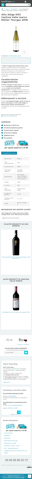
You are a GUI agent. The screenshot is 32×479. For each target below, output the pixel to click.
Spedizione (7, 438)
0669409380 (12, 396)
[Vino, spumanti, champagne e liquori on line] (8, 2)
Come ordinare (8, 433)
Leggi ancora (6, 382)
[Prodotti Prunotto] (9, 339)
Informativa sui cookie (10, 443)
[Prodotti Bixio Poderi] (23, 339)
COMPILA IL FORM (13, 408)
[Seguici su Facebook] (19, 412)
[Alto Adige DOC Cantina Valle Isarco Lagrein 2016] (16, 297)
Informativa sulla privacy (11, 440)
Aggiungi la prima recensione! (10, 218)
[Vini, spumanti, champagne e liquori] (2, 9)
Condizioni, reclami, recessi (12, 445)
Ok (29, 476)
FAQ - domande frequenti (11, 448)
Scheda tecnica (9, 153)
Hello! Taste (16, 368)
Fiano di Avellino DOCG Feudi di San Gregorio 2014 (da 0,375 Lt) (16, 257)
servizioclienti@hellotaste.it (15, 405)
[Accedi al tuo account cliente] (25, 2)
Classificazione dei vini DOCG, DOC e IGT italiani (15, 452)
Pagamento (7, 435)
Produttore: (4, 56)
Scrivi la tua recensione (9, 116)
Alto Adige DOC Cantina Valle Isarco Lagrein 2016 (16, 312)
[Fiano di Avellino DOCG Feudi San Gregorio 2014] (16, 242)
